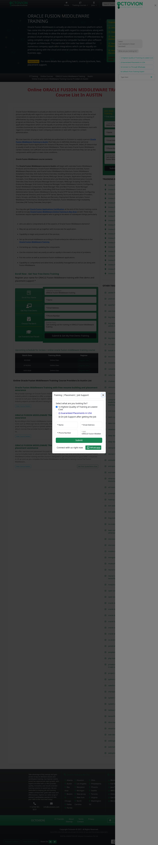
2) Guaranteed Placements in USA (75, 413)
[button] (93, 447)
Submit (79, 440)
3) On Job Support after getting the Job (77, 416)
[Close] (103, 395)
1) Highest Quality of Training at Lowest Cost (77, 408)
